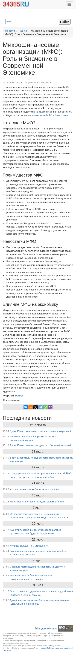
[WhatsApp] (45, 407)
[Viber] (50, 407)
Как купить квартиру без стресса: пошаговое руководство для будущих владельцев (35, 531)
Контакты (7, 650)
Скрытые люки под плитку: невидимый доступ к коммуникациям (37, 568)
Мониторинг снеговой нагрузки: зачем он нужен (37, 501)
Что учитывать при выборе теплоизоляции (34, 489)
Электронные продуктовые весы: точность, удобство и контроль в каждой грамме (41, 592)
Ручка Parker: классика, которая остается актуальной (41, 431)
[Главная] (16, 4)
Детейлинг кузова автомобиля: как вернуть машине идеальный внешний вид (39, 601)
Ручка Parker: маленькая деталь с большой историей (41, 445)
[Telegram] (40, 407)
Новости (10, 30)
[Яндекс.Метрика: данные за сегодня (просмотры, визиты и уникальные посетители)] (46, 628)
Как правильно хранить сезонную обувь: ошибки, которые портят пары (38, 552)
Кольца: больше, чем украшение (29, 545)
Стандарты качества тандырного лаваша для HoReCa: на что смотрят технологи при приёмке (41, 475)
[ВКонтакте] (26, 407)
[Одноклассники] (30, 407)
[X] (35, 407)
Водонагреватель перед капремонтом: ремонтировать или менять (41, 459)
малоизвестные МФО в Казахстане (48, 115)
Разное (23, 30)
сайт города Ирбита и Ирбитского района (54, 648)
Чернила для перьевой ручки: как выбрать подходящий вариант (34, 438)
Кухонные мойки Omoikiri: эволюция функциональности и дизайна (31, 577)
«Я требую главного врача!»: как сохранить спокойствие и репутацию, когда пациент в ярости (39, 515)
